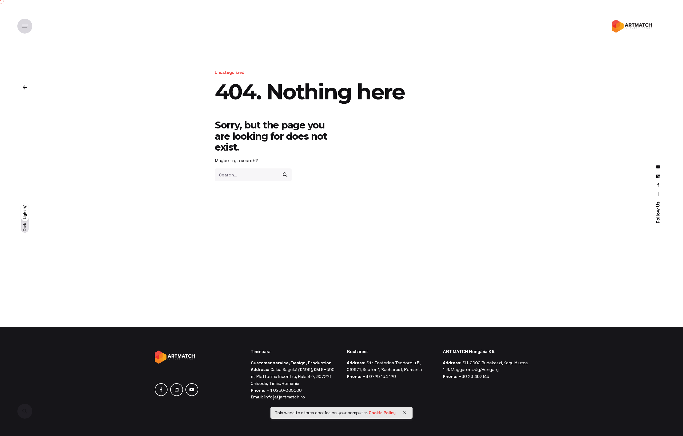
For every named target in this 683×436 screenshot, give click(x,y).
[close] (404, 412)
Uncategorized (229, 72)
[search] (285, 174)
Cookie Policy (382, 412)
